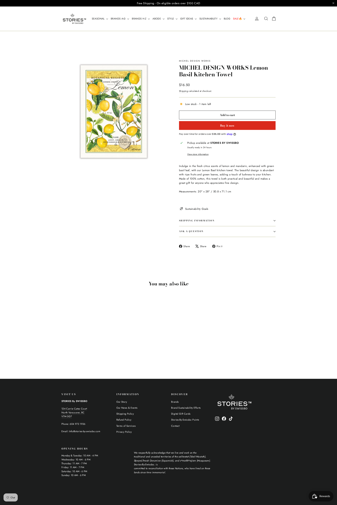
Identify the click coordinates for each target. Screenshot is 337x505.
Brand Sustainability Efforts (186, 408)
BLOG (227, 18)
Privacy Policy (124, 432)
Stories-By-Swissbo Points (185, 419)
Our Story (121, 402)
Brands (175, 402)
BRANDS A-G (118, 18)
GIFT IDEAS (187, 18)
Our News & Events (126, 408)
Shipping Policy (125, 413)
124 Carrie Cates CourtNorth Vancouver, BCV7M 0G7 (74, 412)
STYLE (171, 18)
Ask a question (191, 231)
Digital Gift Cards (181, 413)
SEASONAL (98, 18)
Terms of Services (126, 426)
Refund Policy (123, 419)
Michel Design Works (195, 60)
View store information (198, 154)
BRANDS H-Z (139, 18)
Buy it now (227, 125)
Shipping (183, 91)
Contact (175, 426)
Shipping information (196, 220)
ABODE (157, 18)
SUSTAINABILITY (208, 18)
